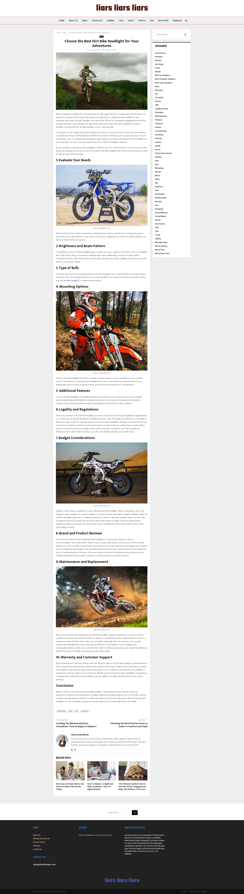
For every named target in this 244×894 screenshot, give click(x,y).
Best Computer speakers (165, 79)
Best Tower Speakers (163, 83)
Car (152, 21)
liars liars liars (122, 8)
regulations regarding (134, 415)
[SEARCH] (185, 34)
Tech (121, 21)
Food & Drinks (161, 131)
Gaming (110, 21)
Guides (158, 142)
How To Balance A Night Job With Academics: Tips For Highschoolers (100, 786)
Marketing (159, 168)
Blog (101, 36)
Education (163, 21)
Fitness (158, 127)
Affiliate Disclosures (41, 839)
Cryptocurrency (161, 109)
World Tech (159, 250)
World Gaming (161, 246)
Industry (158, 157)
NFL (156, 183)
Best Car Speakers (162, 75)
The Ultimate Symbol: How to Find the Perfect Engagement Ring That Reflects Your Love (132, 786)
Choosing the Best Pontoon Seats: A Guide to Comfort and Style (128, 725)
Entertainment (161, 116)
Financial (177, 21)
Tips (157, 231)
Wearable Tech (161, 242)
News (84, 21)
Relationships (160, 198)
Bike (70, 711)
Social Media (160, 216)
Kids (157, 161)
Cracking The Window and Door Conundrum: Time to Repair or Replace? (76, 725)
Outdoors (159, 187)
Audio (131, 21)
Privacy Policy (39, 842)
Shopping (159, 209)
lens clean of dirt (82, 641)
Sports (141, 21)
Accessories (160, 53)
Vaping (158, 239)
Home (61, 21)
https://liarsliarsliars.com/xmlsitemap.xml (95, 835)
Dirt (76, 711)
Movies (158, 172)
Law (156, 164)
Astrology (97, 21)
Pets (157, 190)
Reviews (158, 202)
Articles (158, 60)
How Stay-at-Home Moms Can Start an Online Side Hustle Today (70, 786)
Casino (158, 101)
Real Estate (159, 194)
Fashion (158, 120)
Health (157, 146)
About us (73, 21)
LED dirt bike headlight (69, 280)
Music (157, 175)
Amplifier (159, 57)
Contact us (37, 849)
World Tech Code (162, 253)
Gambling (159, 135)
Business (159, 90)
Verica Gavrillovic (95, 50)
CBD (156, 105)
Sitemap (36, 846)
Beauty (158, 72)
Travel (157, 235)
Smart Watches (161, 213)
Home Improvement (163, 153)
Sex (156, 205)
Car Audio (159, 98)
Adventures (61, 711)
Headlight (84, 711)
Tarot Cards (160, 224)
